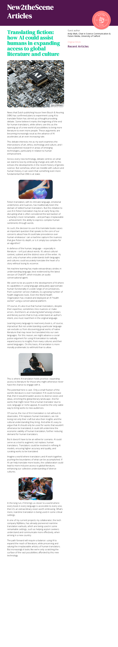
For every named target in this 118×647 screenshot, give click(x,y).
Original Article (74, 42)
